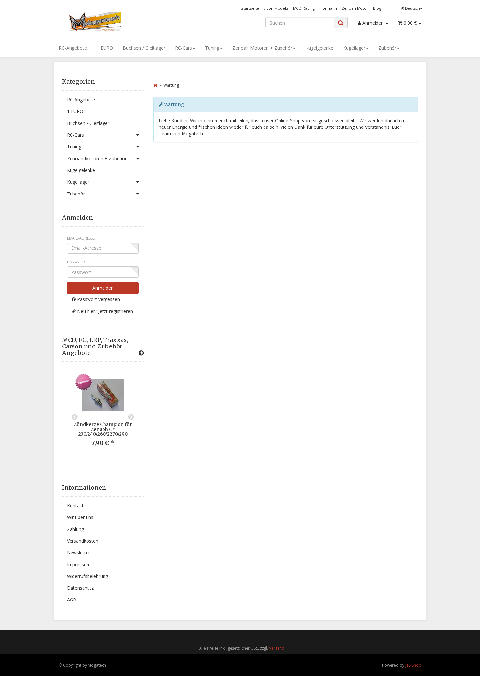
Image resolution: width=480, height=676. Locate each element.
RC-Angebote (73, 48)
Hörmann (328, 8)
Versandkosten (82, 541)
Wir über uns (80, 517)
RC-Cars (183, 48)
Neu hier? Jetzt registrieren (104, 311)
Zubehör (387, 48)
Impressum (79, 564)
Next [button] (131, 417)
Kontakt (75, 505)
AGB (71, 600)
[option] (103, 415)
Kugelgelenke (319, 48)
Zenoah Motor (355, 8)
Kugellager (354, 48)
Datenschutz (80, 588)
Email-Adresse (81, 238)
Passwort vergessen (98, 299)
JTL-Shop (413, 665)
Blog (377, 8)
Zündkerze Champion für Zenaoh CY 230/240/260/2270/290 (103, 429)
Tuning (212, 48)
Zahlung (75, 529)
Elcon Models (276, 8)
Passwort (77, 262)
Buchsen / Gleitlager (144, 48)
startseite (250, 8)
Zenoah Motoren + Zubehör (262, 48)
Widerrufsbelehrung (87, 576)
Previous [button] (75, 417)
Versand (276, 648)
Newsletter (78, 552)
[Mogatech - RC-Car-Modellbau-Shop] (112, 22)
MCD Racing (304, 8)
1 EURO (105, 48)
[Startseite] (155, 85)
